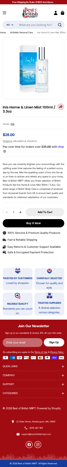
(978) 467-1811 (36, 428)
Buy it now (33, 223)
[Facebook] (29, 444)
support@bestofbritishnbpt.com (36, 434)
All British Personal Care (21, 32)
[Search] (60, 25)
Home (3, 32)
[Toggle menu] (4, 13)
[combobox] (33, 25)
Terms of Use (41, 352)
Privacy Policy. (57, 352)
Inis (12, 124)
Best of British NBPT (24, 408)
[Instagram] (37, 444)
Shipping (7, 141)
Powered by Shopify (49, 408)
